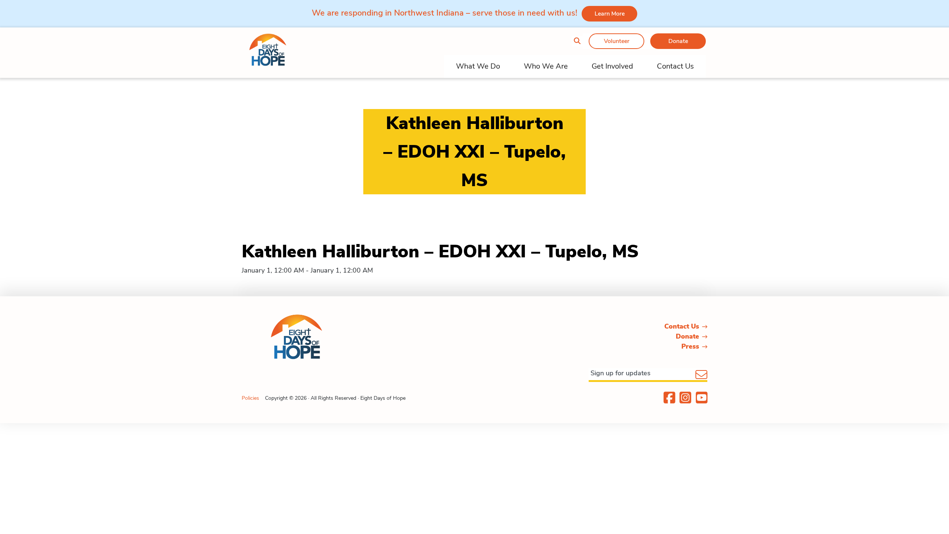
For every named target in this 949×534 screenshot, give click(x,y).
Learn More (610, 14)
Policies (250, 398)
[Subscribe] (701, 375)
